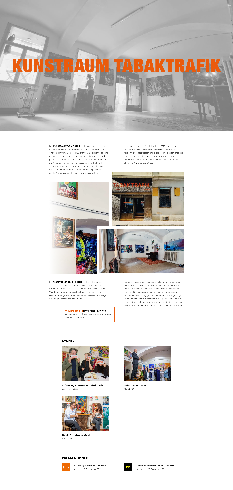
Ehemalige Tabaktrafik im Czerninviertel (155, 466)
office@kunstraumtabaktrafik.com (96, 314)
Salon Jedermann (135, 385)
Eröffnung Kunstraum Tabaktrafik (83, 385)
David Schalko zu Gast (76, 435)
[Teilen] (229, 3)
